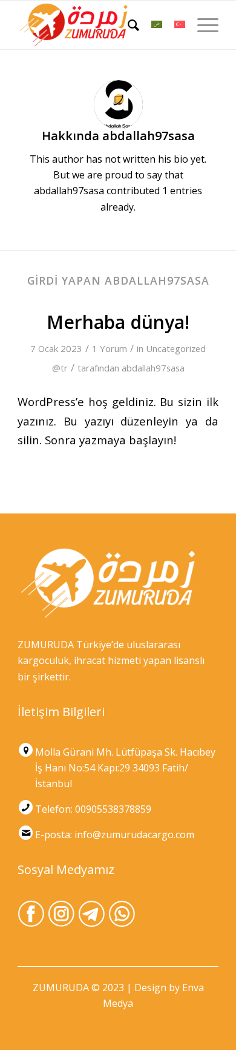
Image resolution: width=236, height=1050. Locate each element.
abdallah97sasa (153, 368)
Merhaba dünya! (118, 322)
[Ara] (127, 25)
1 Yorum (109, 348)
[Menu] (201, 25)
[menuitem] (127, 25)
